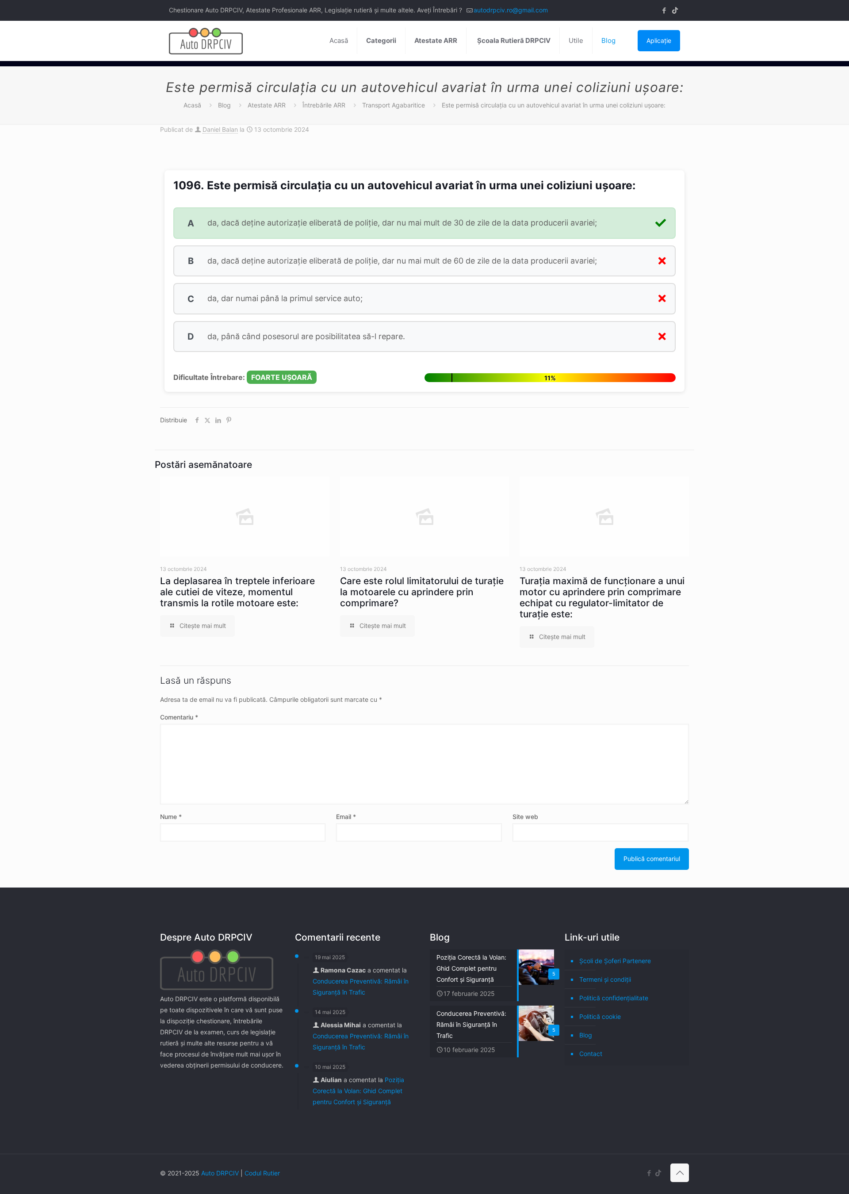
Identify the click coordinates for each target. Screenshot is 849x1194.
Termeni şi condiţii (605, 979)
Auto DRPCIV (220, 1173)
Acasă (192, 105)
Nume (171, 816)
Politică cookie (600, 1016)
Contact (590, 1053)
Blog (224, 105)
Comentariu (179, 717)
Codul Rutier (262, 1173)
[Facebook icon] (664, 10)
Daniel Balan (220, 129)
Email (346, 816)
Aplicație (658, 40)
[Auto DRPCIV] (206, 41)
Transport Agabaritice (393, 105)
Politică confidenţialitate (613, 998)
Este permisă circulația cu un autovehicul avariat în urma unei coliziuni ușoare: (553, 105)
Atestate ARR (267, 105)
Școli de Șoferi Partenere (615, 960)
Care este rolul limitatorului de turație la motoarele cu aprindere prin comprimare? (422, 591)
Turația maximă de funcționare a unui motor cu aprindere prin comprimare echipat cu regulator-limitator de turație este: (602, 597)
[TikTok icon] (675, 10)
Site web (525, 816)
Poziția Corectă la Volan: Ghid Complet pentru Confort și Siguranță (358, 1091)
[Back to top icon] (679, 1172)
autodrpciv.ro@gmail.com (511, 10)
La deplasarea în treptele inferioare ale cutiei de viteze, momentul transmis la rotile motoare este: (237, 591)
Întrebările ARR (323, 105)
